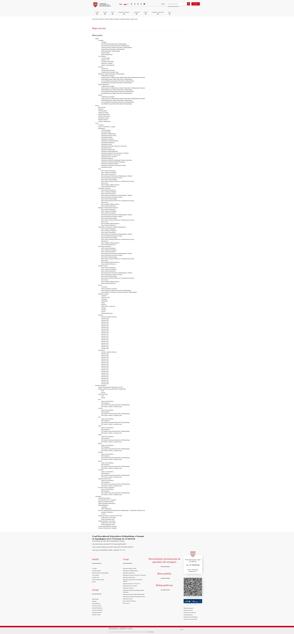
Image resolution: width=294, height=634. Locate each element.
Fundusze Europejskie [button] (123, 12)
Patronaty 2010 (105, 346)
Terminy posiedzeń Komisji (108, 70)
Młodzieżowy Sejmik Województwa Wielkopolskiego (111, 74)
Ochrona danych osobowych (190, 612)
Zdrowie (103, 311)
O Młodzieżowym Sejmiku (107, 75)
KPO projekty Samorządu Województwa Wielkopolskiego (115, 404)
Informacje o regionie (103, 294)
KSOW (100, 461)
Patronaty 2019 (105, 331)
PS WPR (100, 452)
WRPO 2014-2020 (102, 394)
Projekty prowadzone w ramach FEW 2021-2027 (110, 515)
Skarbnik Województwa (104, 114)
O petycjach (104, 287)
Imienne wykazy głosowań (107, 65)
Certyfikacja (104, 507)
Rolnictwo (103, 304)
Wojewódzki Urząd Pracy (104, 188)
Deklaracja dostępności (188, 608)
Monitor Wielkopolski (103, 84)
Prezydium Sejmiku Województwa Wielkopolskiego (113, 44)
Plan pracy (100, 67)
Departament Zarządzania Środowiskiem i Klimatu (113, 165)
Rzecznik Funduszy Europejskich (106, 487)
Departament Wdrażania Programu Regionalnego (113, 162)
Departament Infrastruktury (107, 142)
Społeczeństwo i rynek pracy (108, 306)
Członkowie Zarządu (103, 112)
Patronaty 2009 (105, 348)
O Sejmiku (100, 40)
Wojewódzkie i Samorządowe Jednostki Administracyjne (112, 227)
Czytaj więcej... (151, 631)
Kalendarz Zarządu (102, 119)
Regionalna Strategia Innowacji (105, 501)
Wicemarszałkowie (102, 111)
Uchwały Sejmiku (105, 58)
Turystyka (103, 309)
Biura (99, 169)
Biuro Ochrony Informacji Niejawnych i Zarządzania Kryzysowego (117, 181)
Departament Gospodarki (107, 139)
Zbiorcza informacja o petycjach (109, 288)
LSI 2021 (100, 408)
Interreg (103, 392)
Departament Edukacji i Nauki (108, 135)
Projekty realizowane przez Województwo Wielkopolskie (112, 389)
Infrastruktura (104, 301)
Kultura (103, 302)
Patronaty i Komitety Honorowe (109, 316)
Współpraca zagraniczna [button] (158, 12)
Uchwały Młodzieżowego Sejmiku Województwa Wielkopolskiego (117, 81)
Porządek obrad (95, 577)
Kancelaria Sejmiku (106, 132)
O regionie (103, 295)
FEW (102, 390)
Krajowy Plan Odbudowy (107, 401)
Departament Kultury (106, 147)
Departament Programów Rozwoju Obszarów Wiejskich (115, 153)
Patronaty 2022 (105, 325)
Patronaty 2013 (105, 341)
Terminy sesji (104, 68)
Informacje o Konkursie (107, 512)
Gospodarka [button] (136, 12)
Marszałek (100, 109)
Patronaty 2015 (105, 338)
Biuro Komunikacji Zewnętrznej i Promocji (111, 177)
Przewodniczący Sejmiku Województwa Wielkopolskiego (115, 45)
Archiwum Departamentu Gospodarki (107, 526)
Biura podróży (164, 573)
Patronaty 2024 (105, 322)
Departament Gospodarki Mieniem (109, 140)
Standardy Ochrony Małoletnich (190, 617)
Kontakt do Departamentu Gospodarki (107, 528)
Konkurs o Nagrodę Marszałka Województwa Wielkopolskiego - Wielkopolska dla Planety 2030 (121, 510)
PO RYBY (101, 470)
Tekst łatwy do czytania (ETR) (190, 619)
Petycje (100, 285)
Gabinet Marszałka (105, 130)
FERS (99, 426)
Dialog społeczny (164, 585)
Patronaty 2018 (105, 332)
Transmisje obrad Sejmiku (107, 61)
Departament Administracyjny (108, 133)
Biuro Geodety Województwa (108, 174)
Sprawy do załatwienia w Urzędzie (106, 126)
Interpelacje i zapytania (106, 63)
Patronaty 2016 (105, 336)
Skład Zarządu (101, 107)
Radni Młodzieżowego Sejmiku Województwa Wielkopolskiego (116, 79)
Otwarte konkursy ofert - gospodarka (107, 500)
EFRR (99, 434)
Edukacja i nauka (105, 297)
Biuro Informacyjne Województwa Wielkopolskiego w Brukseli (116, 176)
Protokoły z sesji (105, 59)
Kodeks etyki (101, 350)
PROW (100, 443)
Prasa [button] (169, 12)
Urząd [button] (112, 12)
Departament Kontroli (106, 144)
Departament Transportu (107, 158)
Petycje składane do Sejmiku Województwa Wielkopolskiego (116, 290)
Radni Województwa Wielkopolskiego (110, 51)
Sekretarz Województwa (104, 116)
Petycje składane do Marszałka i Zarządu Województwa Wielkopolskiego (119, 292)
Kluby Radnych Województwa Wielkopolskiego (113, 49)
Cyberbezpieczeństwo (188, 614)
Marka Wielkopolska (103, 505)
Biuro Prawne (104, 183)
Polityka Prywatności (188, 610)
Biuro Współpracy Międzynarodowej (110, 184)
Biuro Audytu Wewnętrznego (108, 170)
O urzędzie (101, 125)
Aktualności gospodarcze (104, 498)
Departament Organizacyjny (108, 149)
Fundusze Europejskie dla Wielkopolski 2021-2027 (110, 387)
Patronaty (100, 315)
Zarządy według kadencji (104, 121)
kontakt (195, 3)
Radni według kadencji (106, 54)
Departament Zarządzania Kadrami (109, 163)
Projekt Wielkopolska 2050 (107, 519)
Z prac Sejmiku (102, 56)
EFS (99, 417)
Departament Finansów (107, 137)
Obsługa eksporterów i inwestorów (106, 521)
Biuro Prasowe (126, 603)
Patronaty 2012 (105, 343)
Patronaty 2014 (105, 339)
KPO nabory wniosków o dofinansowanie (111, 406)
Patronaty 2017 (105, 334)
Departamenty (101, 128)
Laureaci (103, 514)
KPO (99, 399)
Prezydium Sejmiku (96, 570)
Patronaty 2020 (105, 329)
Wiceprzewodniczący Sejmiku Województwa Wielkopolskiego (116, 47)
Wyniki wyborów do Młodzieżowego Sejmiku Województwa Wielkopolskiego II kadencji (123, 77)
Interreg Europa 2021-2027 (104, 478)
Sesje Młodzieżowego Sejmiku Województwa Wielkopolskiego (116, 82)
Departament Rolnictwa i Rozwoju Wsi (110, 155)
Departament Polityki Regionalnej (109, 151)
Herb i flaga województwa (104, 246)
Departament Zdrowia (106, 167)
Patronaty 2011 (105, 345)
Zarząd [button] (105, 12)
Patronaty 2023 (105, 324)
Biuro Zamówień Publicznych (108, 186)
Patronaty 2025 (105, 320)
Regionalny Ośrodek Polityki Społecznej (108, 207)
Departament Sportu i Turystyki (109, 156)
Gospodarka (104, 299)
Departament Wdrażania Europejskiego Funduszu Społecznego (116, 160)
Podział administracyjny (107, 313)
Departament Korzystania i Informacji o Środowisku (114, 146)
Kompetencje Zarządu (103, 118)
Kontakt (100, 95)
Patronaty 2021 (105, 327)
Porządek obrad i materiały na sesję (109, 72)
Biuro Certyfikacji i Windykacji (108, 172)
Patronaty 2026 (105, 318)
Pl (128, 4)
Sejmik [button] (97, 12)
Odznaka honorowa (103, 265)
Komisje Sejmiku (105, 52)
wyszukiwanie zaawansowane (173, 6)
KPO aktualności (105, 403)
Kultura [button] (146, 12)
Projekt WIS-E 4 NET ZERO (108, 517)
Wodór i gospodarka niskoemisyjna (106, 503)
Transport (103, 308)
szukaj (163, 4)
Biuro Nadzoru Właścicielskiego (109, 179)
